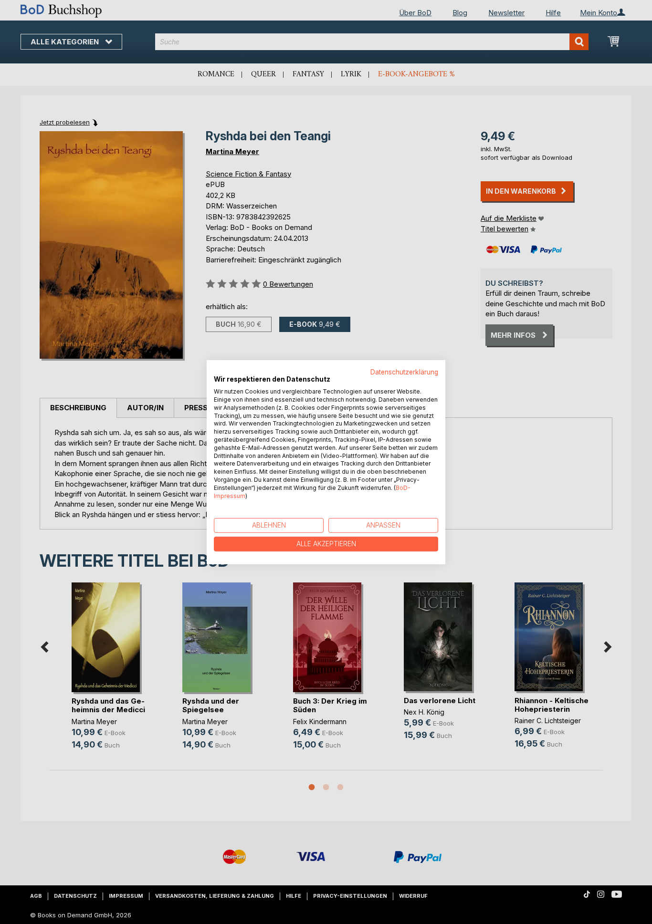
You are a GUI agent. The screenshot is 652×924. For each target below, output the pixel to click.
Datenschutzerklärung (404, 371)
